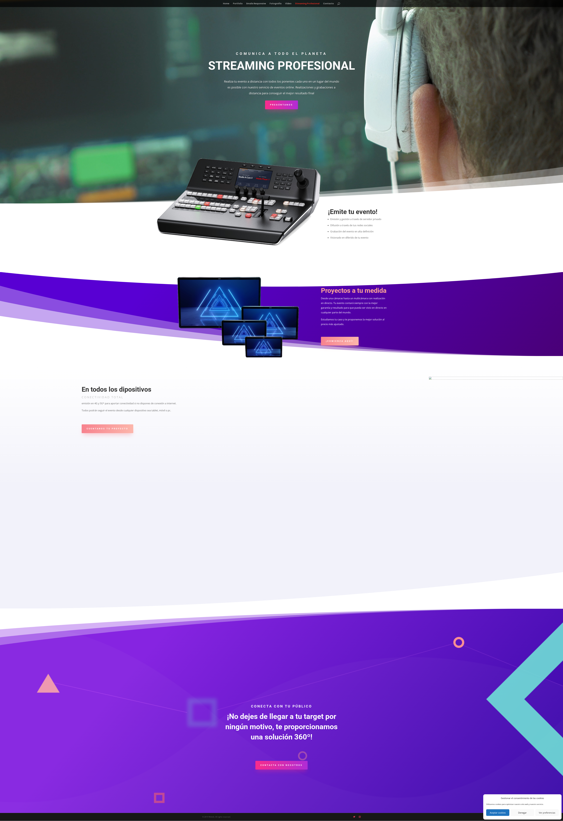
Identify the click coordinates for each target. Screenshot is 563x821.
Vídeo (288, 3)
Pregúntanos (281, 105)
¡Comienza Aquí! (340, 341)
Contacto (328, 3)
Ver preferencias (547, 812)
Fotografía (276, 3)
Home (226, 3)
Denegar (522, 812)
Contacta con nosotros (281, 765)
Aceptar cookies (498, 812)
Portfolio (238, 3)
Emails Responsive (256, 3)
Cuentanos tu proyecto (107, 428)
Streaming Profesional (307, 3)
